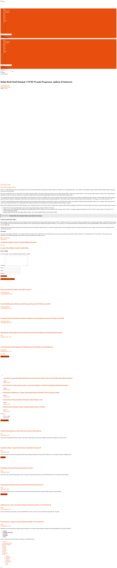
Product (4, 17)
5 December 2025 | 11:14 (6, 351)
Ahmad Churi (3, 349)
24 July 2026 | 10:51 (5, 489)
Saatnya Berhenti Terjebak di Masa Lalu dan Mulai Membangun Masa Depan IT (22, 485)
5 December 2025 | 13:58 (6, 336)
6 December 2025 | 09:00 (6, 322)
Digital (4, 14)
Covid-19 (5, 237)
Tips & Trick (8, 29)
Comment (3, 265)
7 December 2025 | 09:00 (6, 308)
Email (2, 270)
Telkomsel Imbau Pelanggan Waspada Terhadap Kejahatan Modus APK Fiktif (24, 407)
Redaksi (5, 531)
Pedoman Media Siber (8, 532)
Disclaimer (5, 535)
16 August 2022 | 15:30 (6, 509)
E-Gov (4, 16)
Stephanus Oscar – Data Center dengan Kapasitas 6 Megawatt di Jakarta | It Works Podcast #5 (26, 505)
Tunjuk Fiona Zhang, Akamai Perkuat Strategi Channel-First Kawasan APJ (21, 448)
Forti (4, 19)
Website (2, 273)
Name (2, 268)
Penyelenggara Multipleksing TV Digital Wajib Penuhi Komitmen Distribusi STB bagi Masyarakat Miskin (31, 392)
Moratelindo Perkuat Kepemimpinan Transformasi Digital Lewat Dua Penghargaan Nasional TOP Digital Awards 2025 (32, 318)
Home (4, 9)
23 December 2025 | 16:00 (6, 293)
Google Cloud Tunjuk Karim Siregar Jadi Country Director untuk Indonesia (21, 431)
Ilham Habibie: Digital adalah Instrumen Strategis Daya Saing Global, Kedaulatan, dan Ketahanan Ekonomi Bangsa (31, 332)
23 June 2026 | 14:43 (5, 435)
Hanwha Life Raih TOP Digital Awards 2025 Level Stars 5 (16, 289)
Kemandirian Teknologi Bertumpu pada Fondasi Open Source (17, 468)
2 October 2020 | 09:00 (5, 87)
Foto (7, 32)
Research (8, 27)
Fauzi (2, 335)
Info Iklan (5, 533)
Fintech (7, 26)
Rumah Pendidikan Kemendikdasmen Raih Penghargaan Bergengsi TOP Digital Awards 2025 (25, 304)
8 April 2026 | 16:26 (5, 452)
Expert (7, 23)
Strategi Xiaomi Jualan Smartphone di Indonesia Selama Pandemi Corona (23, 400)
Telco (4, 13)
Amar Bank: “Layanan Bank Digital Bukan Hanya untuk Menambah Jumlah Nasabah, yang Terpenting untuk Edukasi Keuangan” (38, 378)
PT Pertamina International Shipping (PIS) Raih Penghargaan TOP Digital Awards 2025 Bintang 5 (27, 347)
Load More (3, 353)
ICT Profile (8, 24)
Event (7, 30)
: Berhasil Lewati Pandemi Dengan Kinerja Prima (35, 385)
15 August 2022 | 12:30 (6, 526)
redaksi (2, 507)
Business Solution (6, 12)
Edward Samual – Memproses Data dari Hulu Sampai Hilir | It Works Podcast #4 (22, 521)
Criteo (8, 237)
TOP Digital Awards (6, 10)
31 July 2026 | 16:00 (5, 472)
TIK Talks (4, 20)
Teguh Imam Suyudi (5, 85)
